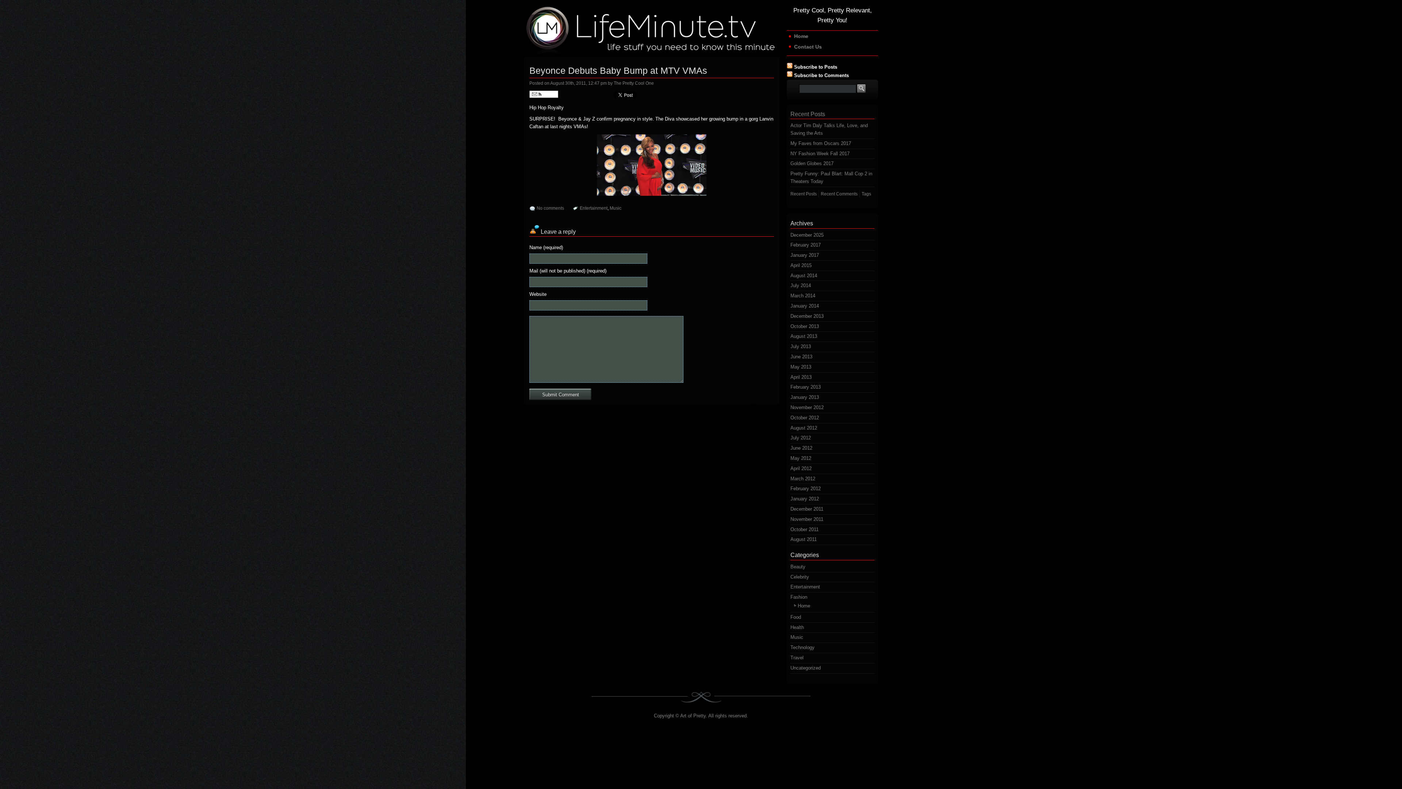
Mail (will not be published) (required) (567, 271)
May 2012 (800, 458)
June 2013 (801, 356)
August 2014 (803, 275)
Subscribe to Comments (821, 75)
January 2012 (804, 499)
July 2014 (800, 285)
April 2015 (801, 265)
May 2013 (800, 367)
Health (797, 627)
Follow (548, 94)
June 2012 (801, 448)
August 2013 (803, 336)
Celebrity (799, 577)
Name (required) (546, 247)
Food (795, 617)
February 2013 (805, 387)
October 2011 (804, 529)
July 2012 (800, 438)
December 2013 (807, 316)
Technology (802, 647)
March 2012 (802, 478)
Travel (797, 657)
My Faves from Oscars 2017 (820, 143)
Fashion (798, 597)
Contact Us (808, 47)
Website (538, 294)
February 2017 (805, 245)
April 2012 (801, 468)
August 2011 (803, 539)
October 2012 (804, 417)
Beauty (797, 566)
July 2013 (800, 346)
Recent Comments (839, 194)
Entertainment (594, 208)
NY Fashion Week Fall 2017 (820, 153)
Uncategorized (805, 668)
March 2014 (802, 295)
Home (801, 36)
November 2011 (806, 519)
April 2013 (801, 377)
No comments (550, 208)
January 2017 (804, 255)
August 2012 (803, 428)
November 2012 (807, 407)
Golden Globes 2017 (812, 163)
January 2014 (804, 306)
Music (615, 208)
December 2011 (806, 509)
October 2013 (804, 326)
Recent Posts (803, 194)
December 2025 (807, 235)
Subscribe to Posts (815, 67)
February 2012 (805, 488)
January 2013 (804, 397)
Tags (866, 194)
